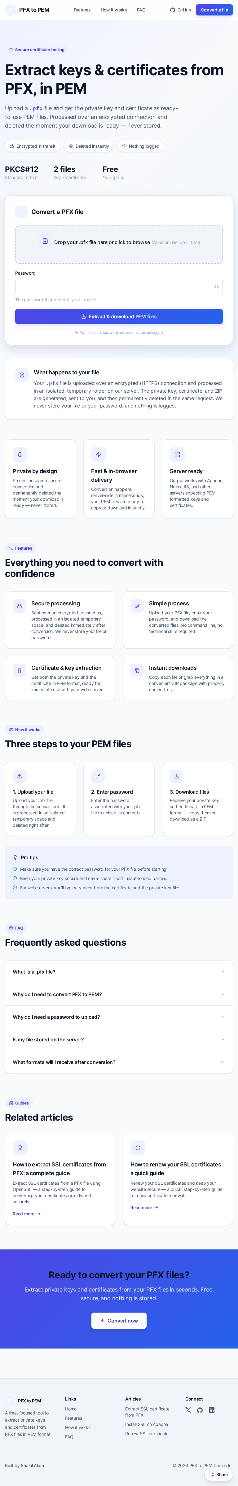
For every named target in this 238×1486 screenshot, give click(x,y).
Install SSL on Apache (146, 1424)
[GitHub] (200, 1410)
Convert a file (214, 9)
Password (25, 273)
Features (82, 9)
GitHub (184, 9)
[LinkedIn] (211, 1410)
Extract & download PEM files (123, 316)
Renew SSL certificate (147, 1433)
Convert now (123, 1321)
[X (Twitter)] (188, 1410)
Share (222, 1474)
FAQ (141, 9)
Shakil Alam (32, 1465)
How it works (114, 9)
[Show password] (216, 286)
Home (71, 1408)
